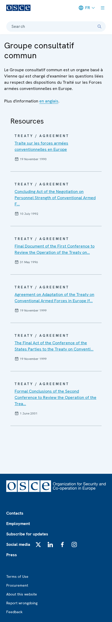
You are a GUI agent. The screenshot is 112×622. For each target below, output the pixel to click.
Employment (18, 523)
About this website (21, 594)
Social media (18, 544)
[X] (38, 544)
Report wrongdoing (22, 603)
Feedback (14, 612)
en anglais (48, 101)
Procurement (17, 585)
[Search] (99, 26)
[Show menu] (102, 8)
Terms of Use (17, 576)
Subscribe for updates (27, 534)
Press (11, 555)
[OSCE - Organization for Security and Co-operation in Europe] (18, 8)
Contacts (14, 513)
